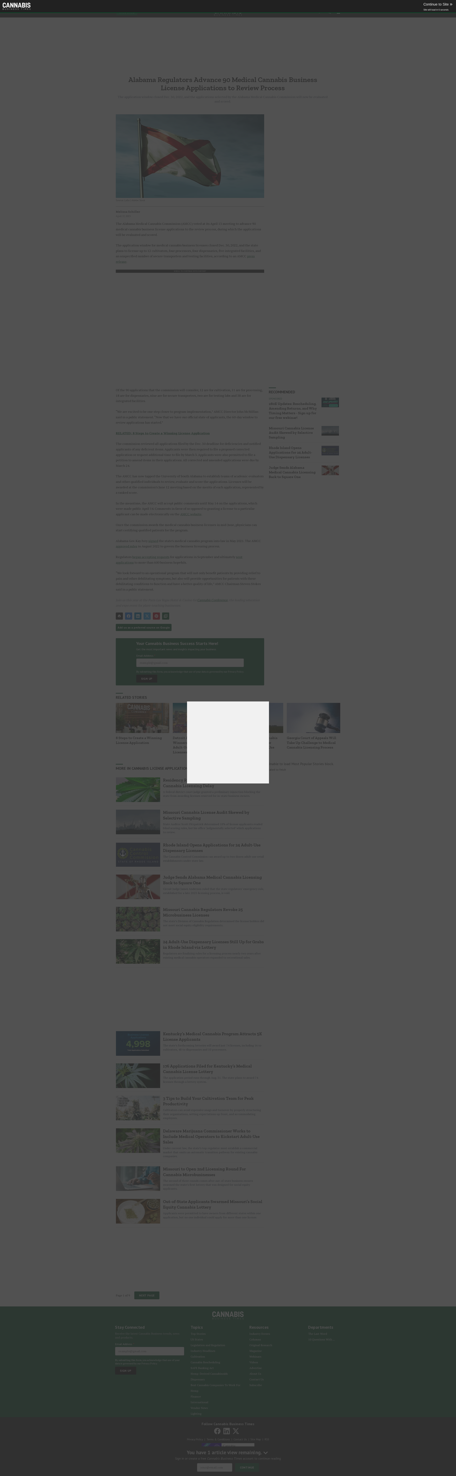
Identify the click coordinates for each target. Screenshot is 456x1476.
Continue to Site (437, 4)
